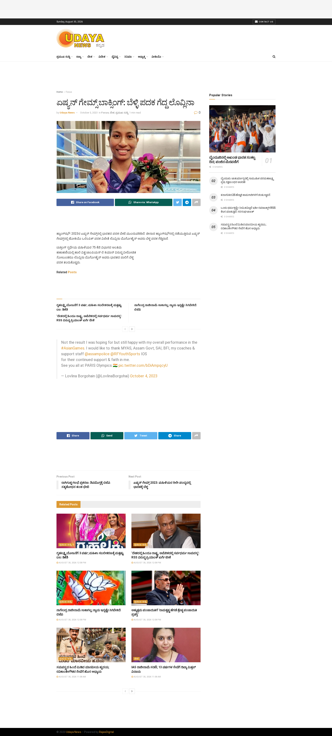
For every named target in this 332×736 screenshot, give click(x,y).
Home (59, 92)
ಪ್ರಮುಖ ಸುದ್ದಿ (63, 56)
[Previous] (125, 329)
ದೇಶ (89, 56)
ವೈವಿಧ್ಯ (115, 56)
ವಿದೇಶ (102, 56)
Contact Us (265, 22)
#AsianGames (72, 348)
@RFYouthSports (125, 354)
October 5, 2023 (89, 112)
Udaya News (67, 112)
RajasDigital (106, 732)
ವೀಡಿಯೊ (156, 56)
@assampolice (97, 354)
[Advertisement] (166, 8)
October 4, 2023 (143, 376)
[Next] (132, 329)
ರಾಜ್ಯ (78, 56)
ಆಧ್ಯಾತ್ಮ (141, 56)
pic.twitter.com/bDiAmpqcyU (143, 365)
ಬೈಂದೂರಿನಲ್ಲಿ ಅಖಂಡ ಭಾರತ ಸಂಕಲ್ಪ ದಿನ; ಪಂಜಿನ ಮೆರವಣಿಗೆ (232, 159)
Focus (69, 92)
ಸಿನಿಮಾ (128, 56)
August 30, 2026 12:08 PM (72, 562)
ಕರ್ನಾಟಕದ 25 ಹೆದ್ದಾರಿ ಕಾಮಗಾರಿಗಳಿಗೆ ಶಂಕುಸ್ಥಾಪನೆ (245, 194)
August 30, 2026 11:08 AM (72, 677)
